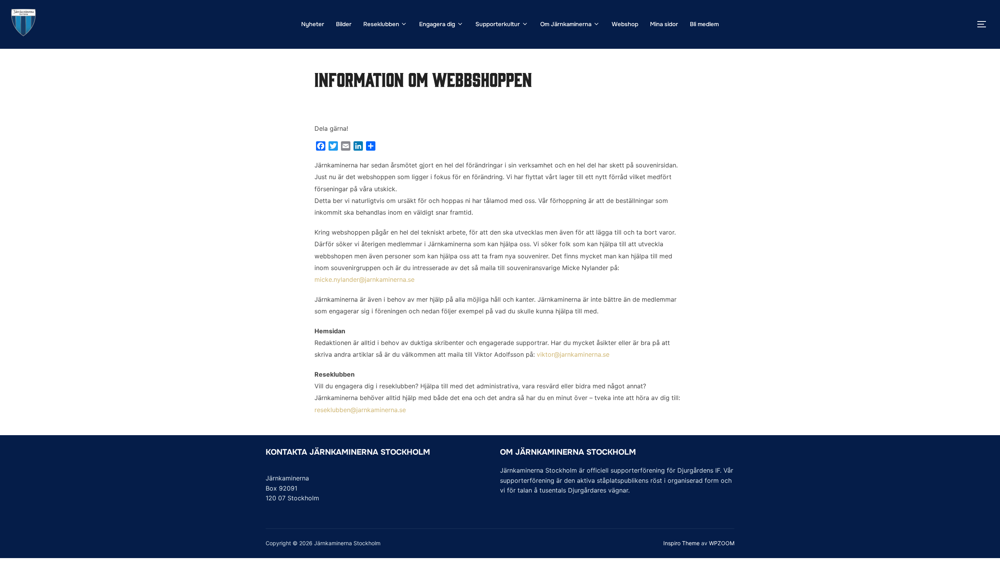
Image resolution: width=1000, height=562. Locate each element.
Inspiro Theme (681, 543)
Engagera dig (437, 24)
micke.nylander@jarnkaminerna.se (364, 279)
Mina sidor (664, 24)
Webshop (625, 24)
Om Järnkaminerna (565, 24)
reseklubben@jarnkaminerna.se (360, 410)
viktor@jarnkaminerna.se (573, 354)
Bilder (344, 24)
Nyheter (312, 24)
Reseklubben (381, 24)
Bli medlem (704, 24)
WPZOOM (721, 543)
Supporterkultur (497, 24)
